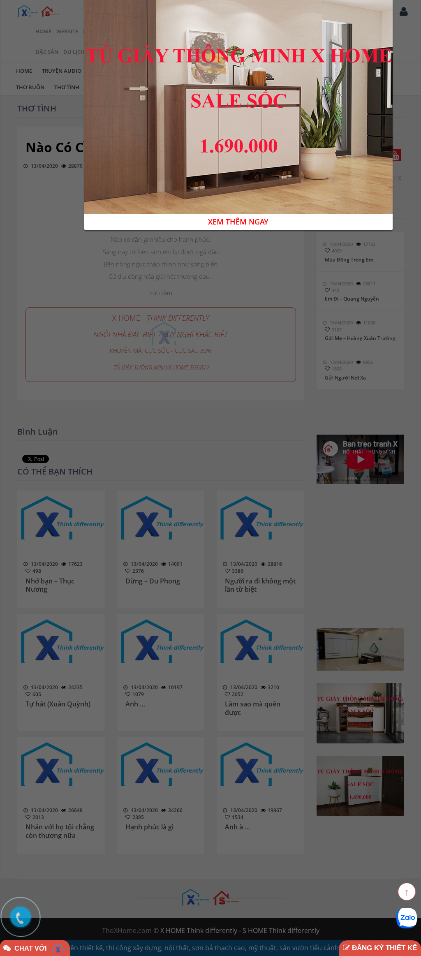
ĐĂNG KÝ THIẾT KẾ (383, 948)
